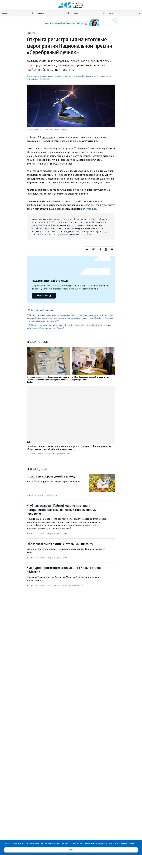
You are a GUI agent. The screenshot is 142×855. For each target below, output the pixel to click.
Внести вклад (44, 295)
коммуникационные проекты (73, 315)
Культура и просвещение (56, 534)
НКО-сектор (32, 79)
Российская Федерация (42, 310)
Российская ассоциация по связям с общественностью (55, 325)
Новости (31, 33)
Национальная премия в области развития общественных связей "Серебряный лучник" (74, 318)
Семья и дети (51, 495)
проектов (47, 137)
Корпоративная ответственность (96, 76)
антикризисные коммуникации (45, 315)
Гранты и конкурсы (73, 76)
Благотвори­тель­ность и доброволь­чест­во (45, 76)
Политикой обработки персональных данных (115, 843)
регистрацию (88, 208)
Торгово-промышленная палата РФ (43, 321)
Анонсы (30, 534)
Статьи (30, 495)
